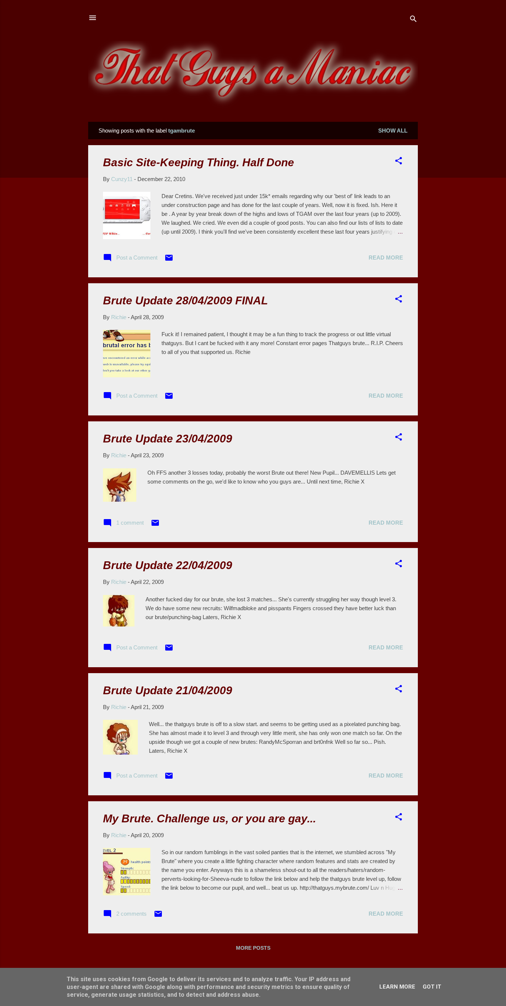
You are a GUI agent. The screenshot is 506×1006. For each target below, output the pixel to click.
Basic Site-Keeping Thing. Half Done (198, 162)
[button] (398, 162)
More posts (253, 948)
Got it (432, 986)
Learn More (397, 986)
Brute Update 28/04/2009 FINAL (185, 300)
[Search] (413, 20)
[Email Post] (168, 260)
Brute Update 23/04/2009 (167, 438)
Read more (386, 257)
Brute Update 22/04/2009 (167, 565)
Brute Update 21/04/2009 (167, 690)
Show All (392, 130)
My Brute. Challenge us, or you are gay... (209, 818)
